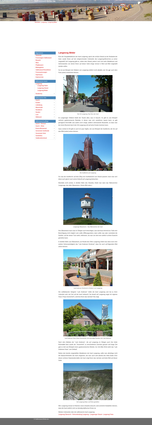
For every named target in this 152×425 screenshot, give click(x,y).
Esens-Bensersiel (41, 128)
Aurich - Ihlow (40, 126)
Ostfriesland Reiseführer (43, 70)
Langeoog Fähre (42, 85)
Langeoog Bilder (42, 90)
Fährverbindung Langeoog (80, 414)
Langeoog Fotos (108, 414)
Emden (38, 102)
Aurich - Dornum (41, 123)
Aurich (38, 100)
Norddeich (39, 110)
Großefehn (39, 135)
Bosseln (38, 60)
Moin (37, 62)
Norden (38, 112)
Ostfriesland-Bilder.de (42, 419)
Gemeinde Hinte (41, 133)
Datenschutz (39, 77)
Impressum (39, 74)
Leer (37, 114)
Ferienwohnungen (41, 72)
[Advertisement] (76, 36)
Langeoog (39, 83)
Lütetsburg (39, 105)
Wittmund (39, 117)
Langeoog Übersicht (64, 414)
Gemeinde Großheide (42, 131)
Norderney (39, 93)
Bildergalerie (40, 67)
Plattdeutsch (39, 65)
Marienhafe (39, 107)
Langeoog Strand (42, 88)
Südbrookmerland (41, 138)
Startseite (39, 55)
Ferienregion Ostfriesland (43, 58)
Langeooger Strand (96, 414)
